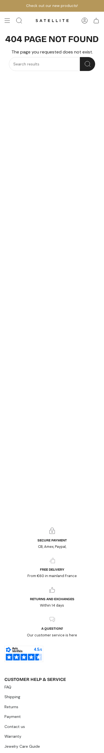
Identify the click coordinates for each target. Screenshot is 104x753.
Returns (11, 706)
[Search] (87, 64)
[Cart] (96, 20)
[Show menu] (7, 20)
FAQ (7, 687)
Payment (12, 716)
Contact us (14, 726)
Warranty (12, 736)
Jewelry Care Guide (22, 746)
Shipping (12, 696)
